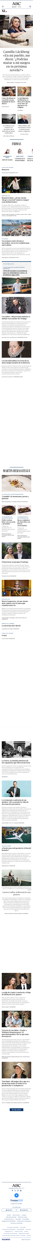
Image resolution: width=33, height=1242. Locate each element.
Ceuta (4, 635)
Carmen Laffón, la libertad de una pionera (16, 893)
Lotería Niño (23, 1227)
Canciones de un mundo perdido (20, 159)
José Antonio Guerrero (7, 376)
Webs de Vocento (26, 1239)
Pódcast (29, 1235)
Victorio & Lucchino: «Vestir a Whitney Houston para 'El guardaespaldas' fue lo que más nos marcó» (15, 1033)
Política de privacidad (11, 1217)
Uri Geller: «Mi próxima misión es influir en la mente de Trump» (16, 317)
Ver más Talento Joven (8, 264)
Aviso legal (18, 1219)
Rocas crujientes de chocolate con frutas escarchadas (23, 523)
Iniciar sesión (30, 6)
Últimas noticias (19, 1231)
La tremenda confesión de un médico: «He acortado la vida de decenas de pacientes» (15, 802)
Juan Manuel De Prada (7, 628)
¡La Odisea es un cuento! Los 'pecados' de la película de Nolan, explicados (8, 129)
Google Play (25, 1210)
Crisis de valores (7, 160)
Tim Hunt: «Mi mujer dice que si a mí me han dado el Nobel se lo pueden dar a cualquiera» (16, 1083)
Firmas (16, 144)
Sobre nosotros (16, 1215)
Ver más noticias (16, 1109)
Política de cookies (22, 1217)
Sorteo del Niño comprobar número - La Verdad (13, 1235)
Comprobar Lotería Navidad (8, 1229)
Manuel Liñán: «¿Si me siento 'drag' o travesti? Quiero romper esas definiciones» (15, 200)
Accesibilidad (25, 1219)
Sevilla (19, 6)
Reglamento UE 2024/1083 (8, 1221)
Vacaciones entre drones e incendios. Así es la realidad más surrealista (15, 243)
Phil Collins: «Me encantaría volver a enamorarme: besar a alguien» (24, 128)
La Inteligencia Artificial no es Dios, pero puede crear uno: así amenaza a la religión (23, 102)
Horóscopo (28, 1229)
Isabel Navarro (5, 257)
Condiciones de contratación (24, 1221)
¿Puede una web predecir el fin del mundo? (16, 849)
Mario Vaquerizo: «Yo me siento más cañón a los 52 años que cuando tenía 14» (15, 603)
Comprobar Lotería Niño (13, 1227)
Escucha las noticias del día (10, 1233)
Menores (5, 169)
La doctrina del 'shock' (11, 626)
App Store (9, 1210)
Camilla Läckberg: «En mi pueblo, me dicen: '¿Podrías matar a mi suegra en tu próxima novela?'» (16, 61)
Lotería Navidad (20, 1229)
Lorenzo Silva (5, 172)
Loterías (26, 1231)
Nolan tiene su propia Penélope (15, 562)
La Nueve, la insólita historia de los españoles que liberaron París (16, 762)
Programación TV (9, 1231)
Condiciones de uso (9, 1219)
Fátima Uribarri (5, 1007)
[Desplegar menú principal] (3, 6)
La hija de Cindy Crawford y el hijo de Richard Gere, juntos (16, 993)
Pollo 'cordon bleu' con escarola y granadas (8, 522)
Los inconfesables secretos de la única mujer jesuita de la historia (16, 362)
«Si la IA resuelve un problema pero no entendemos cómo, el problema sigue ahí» (15, 273)
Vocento (9, 1215)
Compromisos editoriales (16, 1223)
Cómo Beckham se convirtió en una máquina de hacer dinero (8, 101)
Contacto (24, 1215)
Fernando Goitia (6, 576)
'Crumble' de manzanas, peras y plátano (15, 497)
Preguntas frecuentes (24, 1233)
